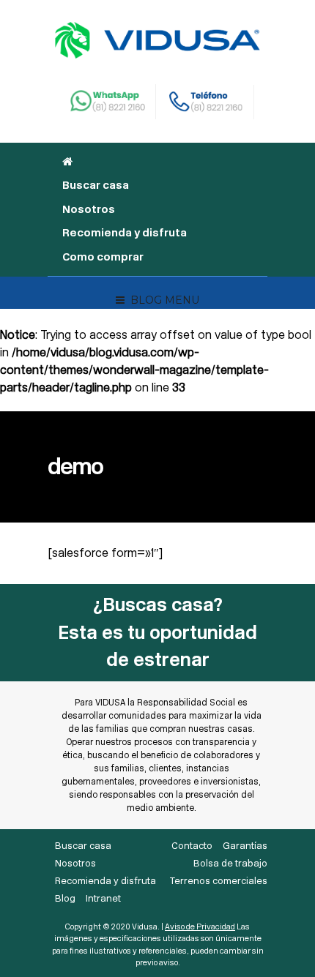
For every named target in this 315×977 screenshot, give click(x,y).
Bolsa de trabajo (230, 863)
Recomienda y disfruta (124, 232)
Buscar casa (95, 185)
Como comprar (103, 256)
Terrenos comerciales (218, 880)
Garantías (245, 845)
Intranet (103, 898)
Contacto (191, 845)
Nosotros (88, 209)
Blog (65, 898)
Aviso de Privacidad (200, 927)
